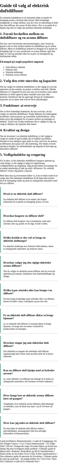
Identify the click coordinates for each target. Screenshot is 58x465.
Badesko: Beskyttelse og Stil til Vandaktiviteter (32, 451)
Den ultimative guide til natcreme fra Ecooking (21, 456)
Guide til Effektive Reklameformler (15, 441)
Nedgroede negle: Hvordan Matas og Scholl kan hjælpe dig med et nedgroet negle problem (28, 447)
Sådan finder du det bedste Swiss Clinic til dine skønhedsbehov (28, 454)
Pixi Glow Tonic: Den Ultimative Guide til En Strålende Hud (28, 460)
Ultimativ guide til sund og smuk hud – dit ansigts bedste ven (28, 457)
